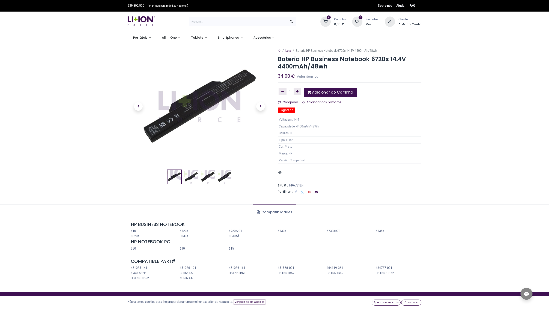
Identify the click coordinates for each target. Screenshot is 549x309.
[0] (325, 21)
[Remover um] (283, 91)
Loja (288, 50)
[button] (138, 106)
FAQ (412, 5)
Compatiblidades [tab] (276, 212)
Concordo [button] (411, 302)
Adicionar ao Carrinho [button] (332, 92)
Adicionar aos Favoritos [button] (324, 102)
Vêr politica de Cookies (249, 302)
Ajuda (400, 5)
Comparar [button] (290, 102)
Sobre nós (385, 5)
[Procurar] (291, 21)
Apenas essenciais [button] (386, 302)
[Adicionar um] (298, 91)
